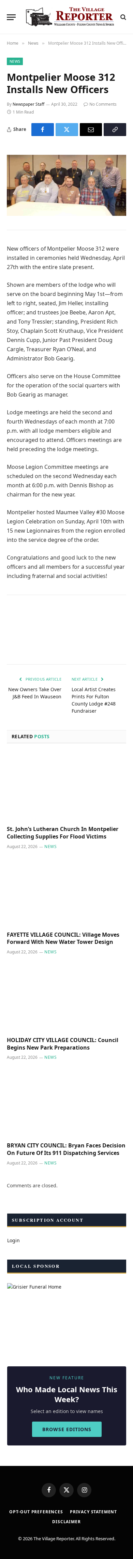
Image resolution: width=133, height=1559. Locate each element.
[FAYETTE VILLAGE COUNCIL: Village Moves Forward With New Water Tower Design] (66, 892)
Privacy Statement (93, 1512)
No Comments (103, 104)
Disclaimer (66, 1522)
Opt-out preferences (36, 1512)
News (15, 61)
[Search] (122, 17)
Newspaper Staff (28, 104)
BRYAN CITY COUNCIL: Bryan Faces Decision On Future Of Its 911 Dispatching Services (66, 1149)
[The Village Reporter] (70, 17)
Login (13, 1240)
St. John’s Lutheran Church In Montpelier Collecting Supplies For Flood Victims (62, 832)
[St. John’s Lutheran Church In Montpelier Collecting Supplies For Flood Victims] (66, 786)
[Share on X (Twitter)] (67, 129)
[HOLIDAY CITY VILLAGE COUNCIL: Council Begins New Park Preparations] (66, 997)
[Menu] (11, 17)
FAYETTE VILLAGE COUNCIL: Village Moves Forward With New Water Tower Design (63, 938)
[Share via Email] (91, 129)
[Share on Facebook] (42, 129)
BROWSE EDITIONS (66, 1429)
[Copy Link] (115, 129)
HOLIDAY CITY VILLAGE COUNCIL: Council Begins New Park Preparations (62, 1043)
